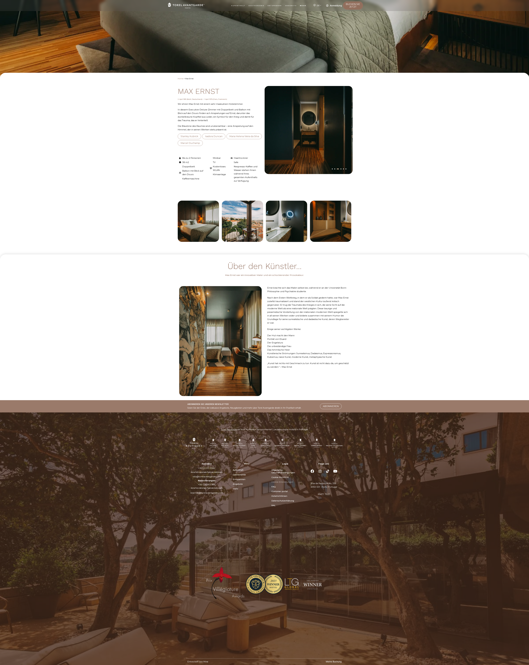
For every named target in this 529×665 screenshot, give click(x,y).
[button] (190, 584)
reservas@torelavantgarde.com (206, 493)
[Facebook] (312, 471)
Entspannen (275, 5)
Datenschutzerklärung (282, 501)
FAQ (273, 486)
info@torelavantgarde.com (207, 476)
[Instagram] (320, 471)
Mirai (205, 661)
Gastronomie (256, 5)
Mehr (303, 5)
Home (180, 79)
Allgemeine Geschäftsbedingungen (283, 471)
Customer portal (279, 491)
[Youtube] (335, 471)
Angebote (291, 5)
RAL (273, 505)
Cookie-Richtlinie (280, 477)
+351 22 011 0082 (206, 468)
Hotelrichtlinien (279, 496)
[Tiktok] (327, 471)
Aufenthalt (238, 5)
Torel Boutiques (229, 429)
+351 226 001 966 (206, 484)
